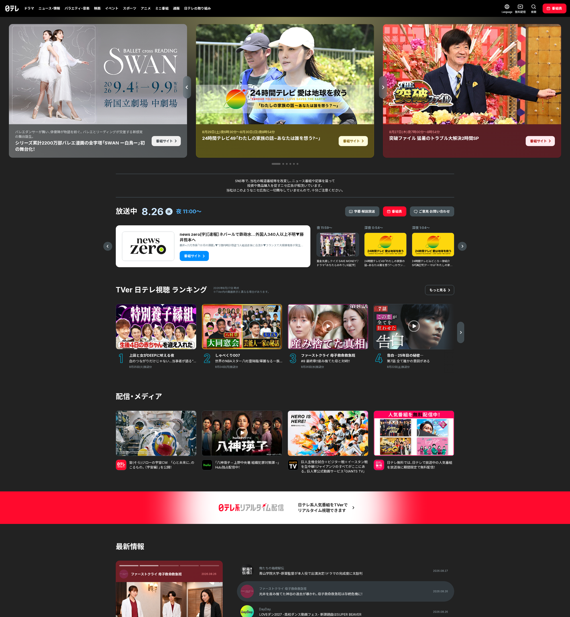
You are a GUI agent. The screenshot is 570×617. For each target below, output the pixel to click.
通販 (176, 8)
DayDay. (138, 574)
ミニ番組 (162, 8)
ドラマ (29, 8)
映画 (97, 8)
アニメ (146, 8)
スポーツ (129, 8)
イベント (111, 8)
